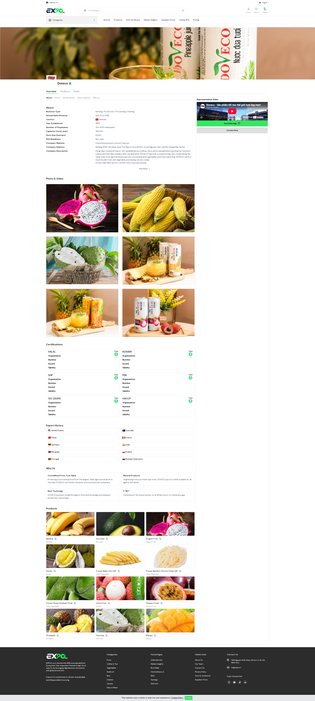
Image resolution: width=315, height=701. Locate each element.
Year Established (54, 123)
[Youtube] (229, 682)
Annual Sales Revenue (56, 115)
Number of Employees (57, 127)
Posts (76, 91)
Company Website (55, 143)
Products (118, 20)
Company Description (57, 151)
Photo (57, 97)
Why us (96, 97)
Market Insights (151, 20)
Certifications (69, 97)
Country (50, 119)
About (49, 97)
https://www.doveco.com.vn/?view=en (112, 143)
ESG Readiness (53, 139)
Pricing (196, 20)
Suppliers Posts (168, 20)
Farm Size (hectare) (56, 135)
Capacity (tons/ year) (57, 131)
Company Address (55, 147)
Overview (51, 91)
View (116, 351)
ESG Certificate (133, 20)
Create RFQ (184, 20)
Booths (107, 20)
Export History (83, 97)
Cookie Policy (177, 697)
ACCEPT (188, 698)
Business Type (53, 111)
